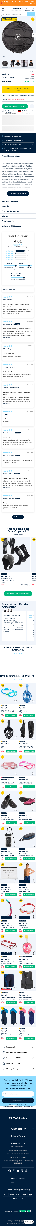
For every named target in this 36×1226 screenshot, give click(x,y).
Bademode (17, 620)
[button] (2, 35)
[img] (7, 297)
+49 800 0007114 (19, 1147)
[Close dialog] (31, 586)
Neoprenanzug (20, 72)
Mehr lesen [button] (7, 337)
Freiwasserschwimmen (10, 72)
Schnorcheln (17, 624)
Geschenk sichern (18, 1101)
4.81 (18, 241)
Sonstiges (17, 629)
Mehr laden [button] (18, 517)
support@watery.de (20, 1150)
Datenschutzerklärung (18, 1108)
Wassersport (17, 615)
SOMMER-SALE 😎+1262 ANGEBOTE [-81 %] (9, 19)
